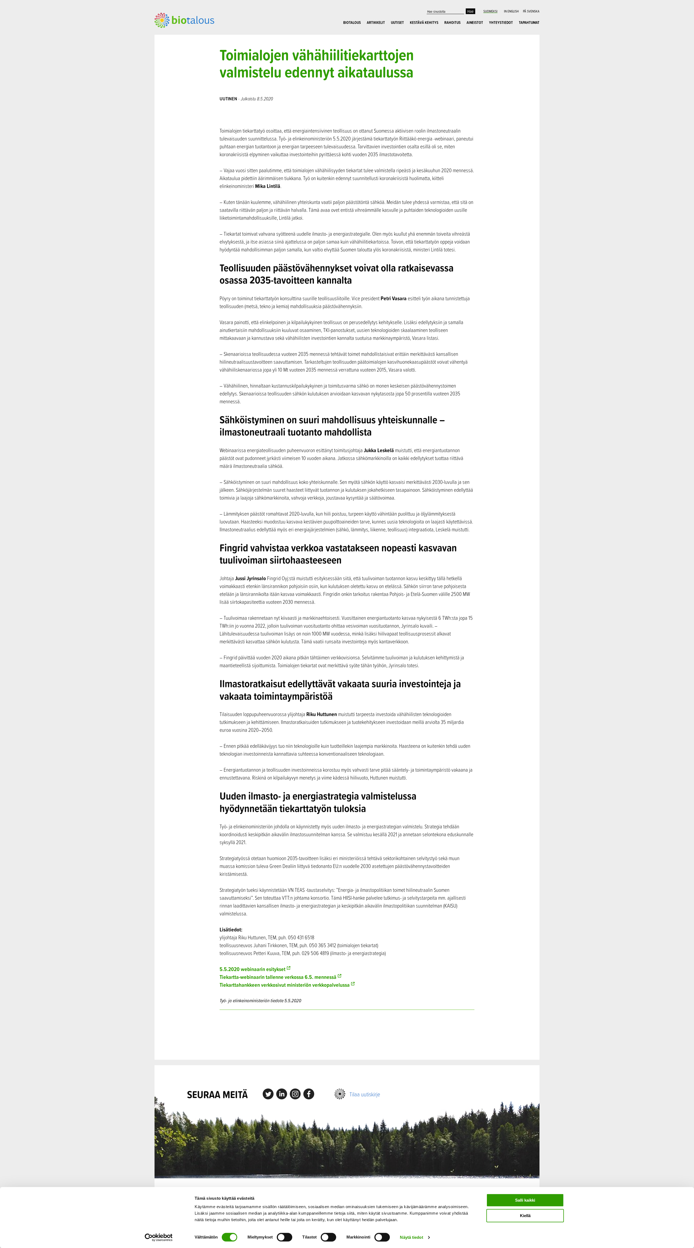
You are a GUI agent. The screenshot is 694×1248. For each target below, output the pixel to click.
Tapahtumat (529, 22)
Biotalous (352, 22)
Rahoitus (452, 22)
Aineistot (475, 22)
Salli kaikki (525, 1200)
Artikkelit (376, 22)
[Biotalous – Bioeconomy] (184, 20)
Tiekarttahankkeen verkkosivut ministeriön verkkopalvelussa (285, 985)
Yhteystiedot (501, 22)
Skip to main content (173, 34)
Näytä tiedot (411, 1237)
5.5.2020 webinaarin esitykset (252, 969)
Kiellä (525, 1215)
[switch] (284, 1237)
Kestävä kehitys (424, 22)
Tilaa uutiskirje (364, 1094)
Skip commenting (347, 1035)
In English (511, 11)
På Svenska (531, 11)
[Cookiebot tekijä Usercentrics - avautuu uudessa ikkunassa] (158, 1237)
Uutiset (397, 22)
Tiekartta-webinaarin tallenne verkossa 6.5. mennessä (278, 977)
